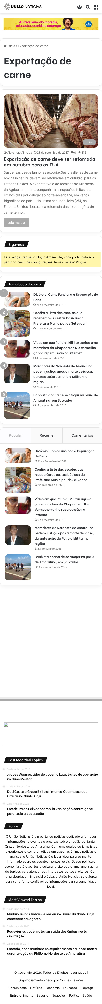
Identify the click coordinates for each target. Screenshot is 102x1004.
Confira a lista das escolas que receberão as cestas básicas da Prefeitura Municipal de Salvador (59, 318)
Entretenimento (21, 995)
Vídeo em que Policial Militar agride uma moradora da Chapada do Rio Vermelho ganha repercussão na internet (65, 347)
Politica (74, 995)
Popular (15, 435)
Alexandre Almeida (19, 152)
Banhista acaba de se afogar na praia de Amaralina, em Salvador (65, 397)
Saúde (87, 995)
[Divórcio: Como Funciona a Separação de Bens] (17, 299)
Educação (70, 988)
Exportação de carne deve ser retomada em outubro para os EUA (49, 161)
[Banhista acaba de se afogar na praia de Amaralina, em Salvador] (17, 405)
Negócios (59, 995)
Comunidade (17, 988)
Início (11, 46)
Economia (52, 988)
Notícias (36, 988)
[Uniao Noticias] (23, 6)
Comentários (82, 435)
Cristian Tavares (71, 980)
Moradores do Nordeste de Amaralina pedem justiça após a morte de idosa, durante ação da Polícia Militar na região (63, 373)
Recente (47, 435)
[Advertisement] (51, 640)
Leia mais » (16, 222)
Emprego (87, 988)
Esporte (42, 995)
